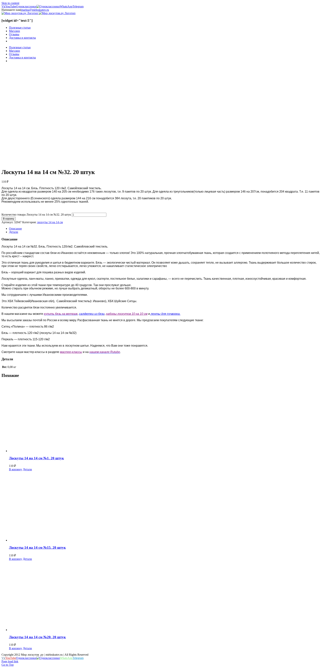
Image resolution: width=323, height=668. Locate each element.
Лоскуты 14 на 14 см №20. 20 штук (37, 637)
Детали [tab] (13, 232)
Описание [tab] (15, 228)
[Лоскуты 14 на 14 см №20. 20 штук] (165, 596)
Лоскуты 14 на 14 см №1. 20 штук (36, 458)
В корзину (8, 218)
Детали (27, 469)
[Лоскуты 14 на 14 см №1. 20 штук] (165, 417)
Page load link (9, 661)
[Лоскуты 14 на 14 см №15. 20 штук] (165, 506)
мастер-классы (71, 352)
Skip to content (10, 3)
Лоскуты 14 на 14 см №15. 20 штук (37, 547)
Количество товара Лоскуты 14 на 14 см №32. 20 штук (36, 214)
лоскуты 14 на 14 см (50, 222)
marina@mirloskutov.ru (35, 9)
